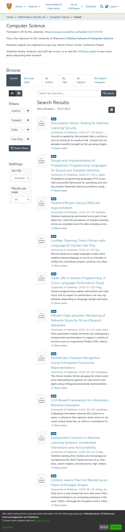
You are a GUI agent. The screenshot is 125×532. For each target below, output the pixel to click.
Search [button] (110, 93)
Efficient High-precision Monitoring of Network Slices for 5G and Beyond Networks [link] (78, 320)
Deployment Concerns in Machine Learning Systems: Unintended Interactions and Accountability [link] (75, 443)
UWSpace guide (86, 51)
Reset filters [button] (21, 148)
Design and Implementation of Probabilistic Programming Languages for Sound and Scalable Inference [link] (78, 165)
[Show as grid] (18, 93)
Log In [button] (113, 6)
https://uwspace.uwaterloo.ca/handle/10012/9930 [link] (74, 32)
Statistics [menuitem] (91, 6)
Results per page (19, 190)
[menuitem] (20, 6)
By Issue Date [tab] (29, 80)
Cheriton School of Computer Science (89, 38)
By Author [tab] (49, 80)
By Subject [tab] (81, 80)
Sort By (16, 170)
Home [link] (10, 17)
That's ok (116, 527)
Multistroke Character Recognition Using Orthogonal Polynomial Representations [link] (75, 363)
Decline (104, 527)
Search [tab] (13, 78)
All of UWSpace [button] (74, 6)
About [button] (18, 6)
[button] (9, 6)
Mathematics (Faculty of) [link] (31, 17)
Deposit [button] (32, 6)
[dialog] (62, 521)
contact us (58, 51)
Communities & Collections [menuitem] (53, 6)
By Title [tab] (64, 80)
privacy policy (42, 520)
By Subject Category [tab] (100, 80)
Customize (7, 527)
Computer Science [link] (59, 17)
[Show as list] (12, 93)
